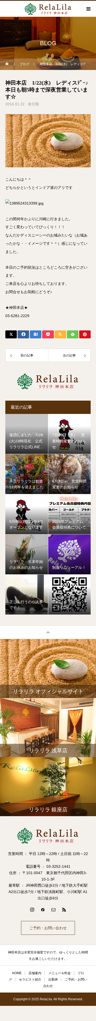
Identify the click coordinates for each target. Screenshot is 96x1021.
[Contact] (53, 909)
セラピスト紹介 (30, 979)
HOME (17, 973)
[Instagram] (32, 909)
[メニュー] (88, 9)
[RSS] (64, 909)
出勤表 (53, 979)
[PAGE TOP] (48, 632)
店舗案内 (35, 973)
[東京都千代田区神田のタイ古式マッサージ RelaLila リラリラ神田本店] (48, 835)
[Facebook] (42, 909)
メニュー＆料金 (59, 973)
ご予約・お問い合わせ (48, 928)
